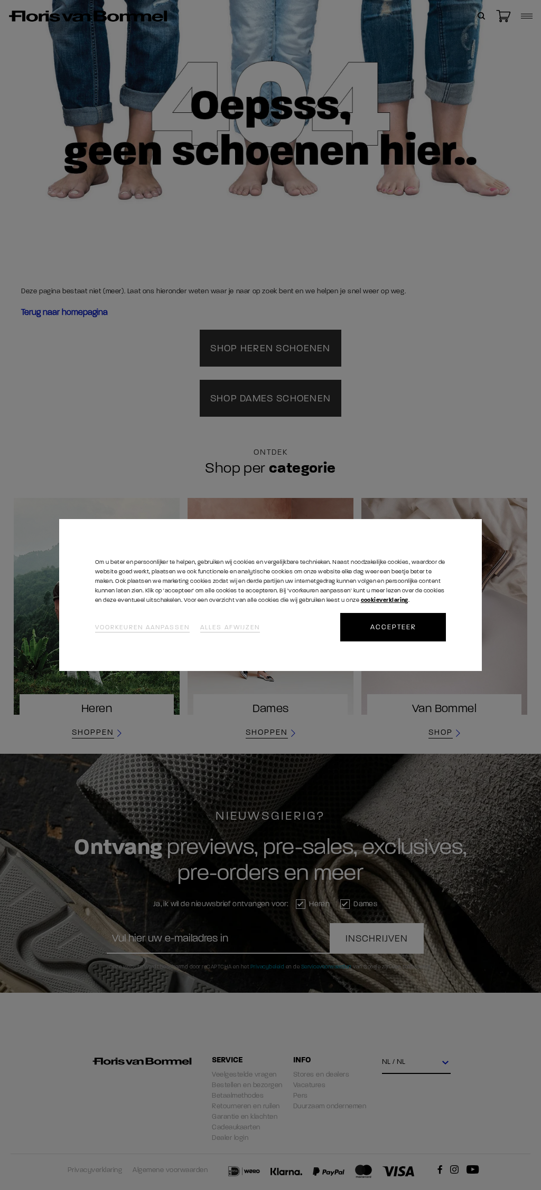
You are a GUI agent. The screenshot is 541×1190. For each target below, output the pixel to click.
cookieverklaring (384, 600)
